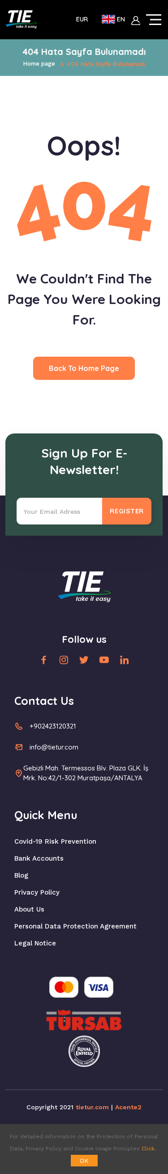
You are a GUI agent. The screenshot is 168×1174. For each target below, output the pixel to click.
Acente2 (128, 1107)
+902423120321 (53, 726)
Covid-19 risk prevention (55, 841)
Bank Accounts (39, 858)
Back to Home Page (84, 368)
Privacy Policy (37, 892)
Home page (39, 63)
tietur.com (92, 1107)
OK (84, 1160)
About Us (29, 909)
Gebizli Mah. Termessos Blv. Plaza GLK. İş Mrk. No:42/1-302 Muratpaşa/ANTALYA (85, 773)
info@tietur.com (54, 747)
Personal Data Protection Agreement (75, 926)
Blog (21, 875)
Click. (149, 1148)
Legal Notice (35, 943)
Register (127, 511)
